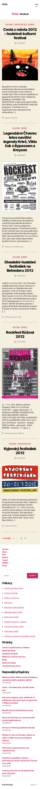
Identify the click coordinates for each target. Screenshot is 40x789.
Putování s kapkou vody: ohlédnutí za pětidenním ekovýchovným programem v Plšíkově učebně (19, 700)
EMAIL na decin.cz (11, 598)
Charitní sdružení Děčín (13, 588)
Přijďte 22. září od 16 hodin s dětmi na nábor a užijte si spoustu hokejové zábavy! (18, 738)
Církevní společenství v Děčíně (15, 647)
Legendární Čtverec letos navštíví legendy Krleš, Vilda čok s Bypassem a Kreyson (20, 141)
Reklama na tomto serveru (13, 657)
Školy (4, 660)
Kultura (9, 24)
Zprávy (31, 24)
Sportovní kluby (9, 663)
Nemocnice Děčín (11, 617)
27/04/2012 (21, 342)
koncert (14, 317)
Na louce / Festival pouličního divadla (18, 728)
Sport (4, 552)
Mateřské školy (8, 651)
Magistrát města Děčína (14, 607)
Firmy (4, 566)
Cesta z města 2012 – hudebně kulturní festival (20, 33)
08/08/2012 (21, 155)
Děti (4, 555)
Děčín (4, 4)
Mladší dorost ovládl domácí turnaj (17, 710)
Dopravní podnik (11, 593)
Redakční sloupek (10, 654)
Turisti (5, 560)
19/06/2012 (21, 276)
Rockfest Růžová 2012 (20, 334)
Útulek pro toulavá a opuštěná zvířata (19, 636)
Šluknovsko (19, 247)
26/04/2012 (21, 458)
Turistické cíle (20, 24)
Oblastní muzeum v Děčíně (15, 622)
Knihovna (8, 603)
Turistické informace (11, 666)
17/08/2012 (21, 43)
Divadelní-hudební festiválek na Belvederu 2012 (20, 266)
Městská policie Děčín (13, 612)
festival (7, 118)
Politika (5, 563)
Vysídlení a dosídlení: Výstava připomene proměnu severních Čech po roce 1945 (19, 760)
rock (12, 247)
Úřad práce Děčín (11, 631)
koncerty (14, 118)
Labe (19, 317)
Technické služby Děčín (14, 627)
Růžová (20, 433)
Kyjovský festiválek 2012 (20, 450)
